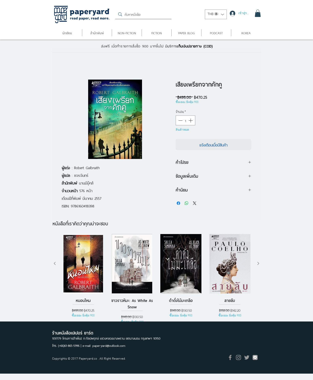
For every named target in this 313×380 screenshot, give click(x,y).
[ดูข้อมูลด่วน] (83, 263)
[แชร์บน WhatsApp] (186, 203)
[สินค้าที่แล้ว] (54, 263)
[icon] (255, 357)
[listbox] (216, 14)
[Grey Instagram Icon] (238, 357)
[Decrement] (180, 120)
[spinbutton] (185, 120)
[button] (216, 14)
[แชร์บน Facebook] (178, 203)
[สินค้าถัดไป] (258, 263)
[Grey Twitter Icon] (246, 357)
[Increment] (191, 120)
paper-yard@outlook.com (108, 345)
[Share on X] (194, 203)
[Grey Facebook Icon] (230, 357)
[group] (156, 279)
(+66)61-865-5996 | (70, 345)
